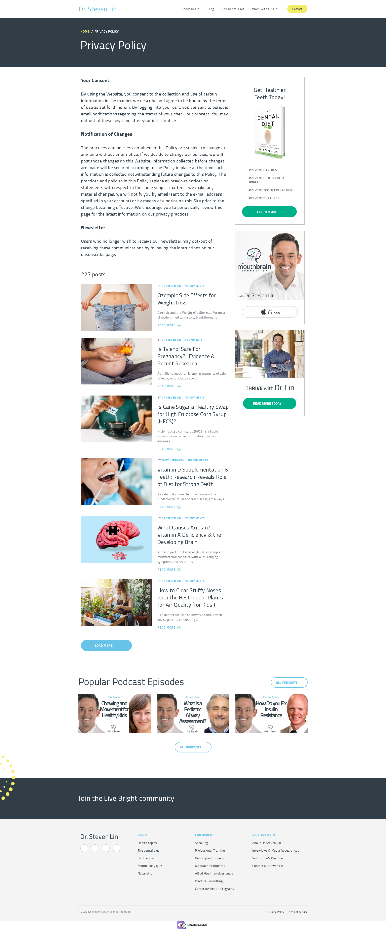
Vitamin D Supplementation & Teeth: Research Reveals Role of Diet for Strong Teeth (193, 476)
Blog (211, 9)
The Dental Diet (233, 9)
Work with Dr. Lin (264, 9)
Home (84, 31)
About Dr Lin (191, 9)
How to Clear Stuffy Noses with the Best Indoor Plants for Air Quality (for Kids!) (190, 597)
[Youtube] (95, 848)
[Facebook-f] (106, 848)
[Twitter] (116, 848)
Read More (166, 325)
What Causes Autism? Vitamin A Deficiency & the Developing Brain (189, 534)
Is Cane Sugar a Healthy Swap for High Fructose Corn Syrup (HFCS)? (193, 413)
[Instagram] (84, 848)
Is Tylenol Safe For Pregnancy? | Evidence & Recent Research (186, 356)
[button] (106, 645)
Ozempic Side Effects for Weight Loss (186, 299)
